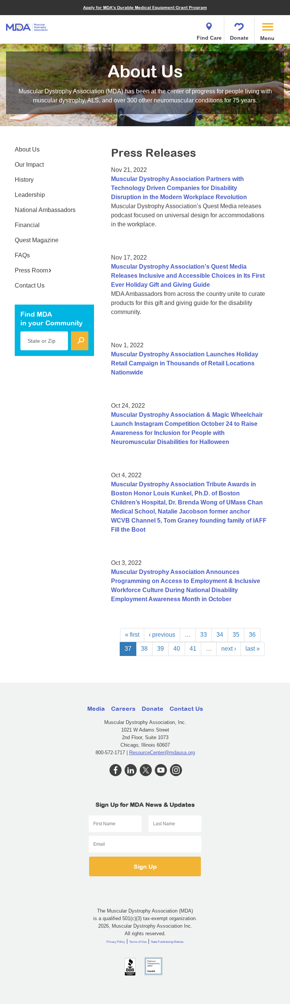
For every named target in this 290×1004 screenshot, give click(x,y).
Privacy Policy (115, 942)
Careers (123, 708)
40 (176, 648)
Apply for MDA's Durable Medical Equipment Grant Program (145, 7)
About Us (27, 149)
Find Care (209, 38)
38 (144, 648)
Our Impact (29, 164)
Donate (239, 38)
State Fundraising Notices (167, 942)
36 (252, 634)
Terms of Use (138, 942)
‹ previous (162, 634)
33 (203, 634)
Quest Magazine (37, 240)
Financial (27, 225)
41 (193, 648)
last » (252, 648)
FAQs (22, 255)
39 (160, 648)
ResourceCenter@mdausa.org (162, 752)
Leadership (30, 195)
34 (219, 634)
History (24, 179)
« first (132, 634)
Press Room (31, 270)
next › (228, 648)
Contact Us (30, 285)
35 (236, 634)
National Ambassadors (45, 210)
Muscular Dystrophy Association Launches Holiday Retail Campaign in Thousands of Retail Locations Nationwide (184, 363)
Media (96, 708)
